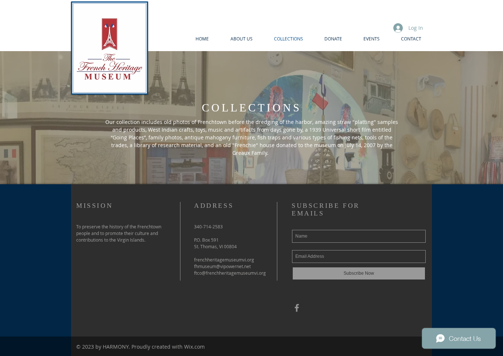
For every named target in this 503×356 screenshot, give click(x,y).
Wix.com (194, 346)
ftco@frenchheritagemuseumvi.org (230, 273)
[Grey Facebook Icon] (297, 308)
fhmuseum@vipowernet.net (222, 266)
